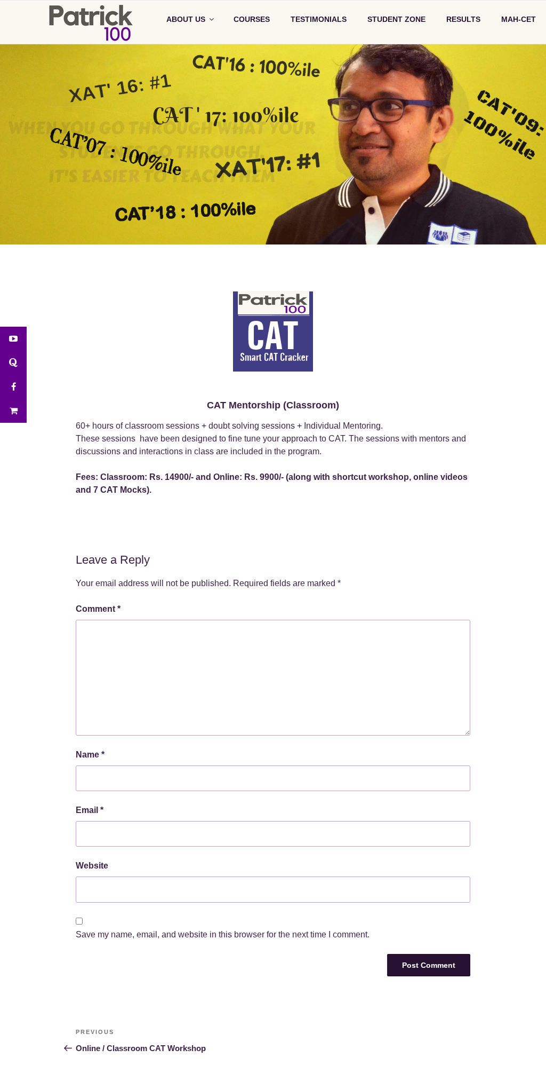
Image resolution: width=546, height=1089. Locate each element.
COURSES (252, 19)
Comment (98, 608)
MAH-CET (518, 19)
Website (92, 865)
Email (89, 810)
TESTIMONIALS (319, 19)
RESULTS (463, 19)
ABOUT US (185, 19)
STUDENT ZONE (396, 19)
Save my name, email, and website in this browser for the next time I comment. (223, 933)
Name (90, 754)
